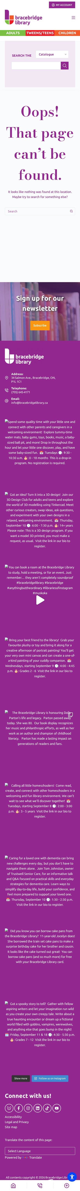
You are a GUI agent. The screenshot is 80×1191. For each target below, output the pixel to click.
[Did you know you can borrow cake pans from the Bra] (40, 963)
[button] (40, 325)
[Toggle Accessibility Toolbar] (72, 1177)
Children (67, 33)
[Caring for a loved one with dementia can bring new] (40, 891)
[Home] (13, 1185)
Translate (35, 1157)
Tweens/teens (40, 33)
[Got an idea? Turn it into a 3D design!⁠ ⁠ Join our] (40, 527)
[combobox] (36, 211)
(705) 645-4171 (20, 392)
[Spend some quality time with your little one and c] (40, 454)
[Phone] (40, 1185)
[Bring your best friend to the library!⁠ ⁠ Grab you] (40, 672)
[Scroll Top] (67, 1185)
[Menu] (73, 17)
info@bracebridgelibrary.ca (29, 402)
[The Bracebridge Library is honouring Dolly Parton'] (40, 745)
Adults (13, 33)
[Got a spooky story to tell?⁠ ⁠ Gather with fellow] (40, 1036)
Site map (11, 1127)
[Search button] (71, 211)
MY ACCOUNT (64, 5)
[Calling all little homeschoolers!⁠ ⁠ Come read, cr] (40, 818)
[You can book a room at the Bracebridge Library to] (40, 600)
